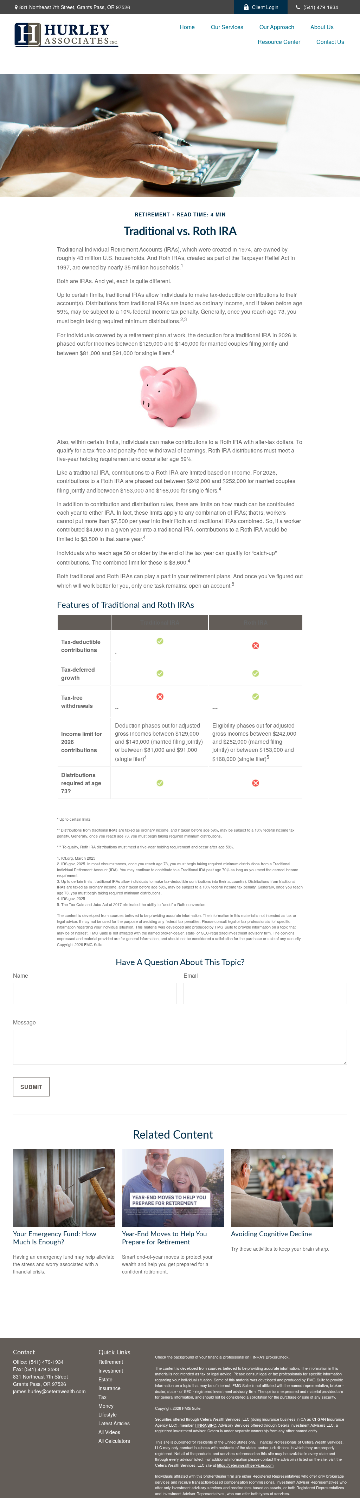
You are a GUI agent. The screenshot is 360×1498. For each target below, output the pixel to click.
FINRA (200, 1425)
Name (20, 975)
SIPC (211, 1425)
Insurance (109, 1388)
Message (24, 1022)
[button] (187, 26)
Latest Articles (114, 1423)
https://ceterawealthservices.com (245, 1465)
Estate (105, 1379)
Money (106, 1405)
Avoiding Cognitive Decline (271, 1234)
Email (191, 975)
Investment (110, 1370)
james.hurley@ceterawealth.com (49, 1391)
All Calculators (114, 1440)
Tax (102, 1396)
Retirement (110, 1361)
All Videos (109, 1431)
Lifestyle (107, 1414)
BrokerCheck (277, 1357)
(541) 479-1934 (320, 7)
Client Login (265, 7)
